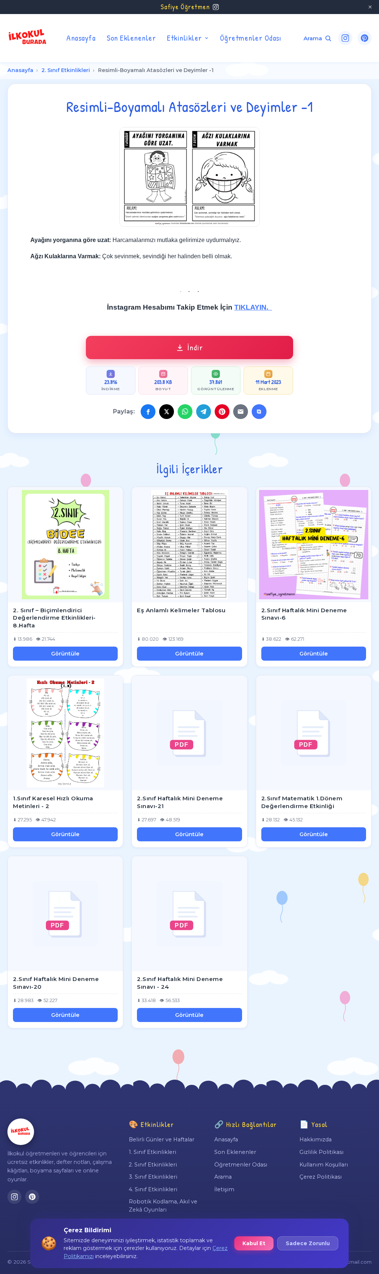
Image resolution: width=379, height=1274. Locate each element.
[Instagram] (345, 38)
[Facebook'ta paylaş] (148, 411)
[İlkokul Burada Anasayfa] (27, 38)
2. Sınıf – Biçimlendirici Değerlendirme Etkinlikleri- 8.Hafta (54, 618)
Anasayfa (80, 37)
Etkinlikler (184, 37)
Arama (223, 1176)
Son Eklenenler (131, 37)
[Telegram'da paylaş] (203, 411)
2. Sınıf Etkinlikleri (65, 70)
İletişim (224, 1189)
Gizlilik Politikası (321, 1152)
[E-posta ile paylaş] (240, 411)
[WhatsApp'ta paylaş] (185, 411)
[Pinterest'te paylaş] (222, 411)
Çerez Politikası (320, 1176)
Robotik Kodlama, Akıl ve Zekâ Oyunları (163, 1205)
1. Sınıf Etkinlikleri (152, 1152)
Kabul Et (253, 1243)
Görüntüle (65, 653)
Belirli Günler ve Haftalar (161, 1139)
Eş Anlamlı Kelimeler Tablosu (181, 610)
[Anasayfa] (20, 1131)
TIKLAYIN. (253, 307)
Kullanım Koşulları (323, 1164)
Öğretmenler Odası (250, 37)
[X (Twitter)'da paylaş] (166, 411)
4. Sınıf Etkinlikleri (153, 1189)
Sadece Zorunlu (308, 1243)
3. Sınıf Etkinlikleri (153, 1176)
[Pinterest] (365, 38)
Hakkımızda (315, 1139)
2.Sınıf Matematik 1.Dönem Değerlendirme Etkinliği (302, 802)
